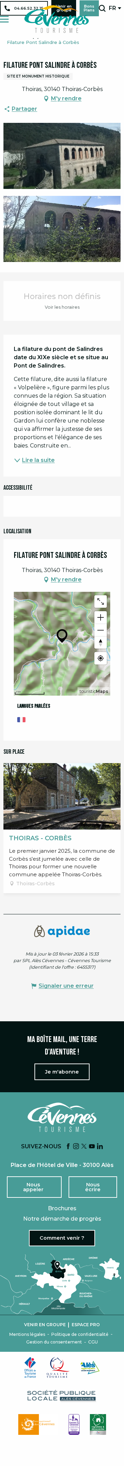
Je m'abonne (62, 1072)
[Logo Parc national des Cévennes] (38, 1424)
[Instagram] (76, 1147)
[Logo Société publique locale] (62, 1396)
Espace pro (86, 1325)
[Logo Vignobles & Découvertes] (98, 1424)
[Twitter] (84, 1147)
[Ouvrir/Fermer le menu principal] (4, 19)
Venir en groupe (45, 1325)
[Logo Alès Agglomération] (90, 1367)
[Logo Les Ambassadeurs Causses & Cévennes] (74, 1424)
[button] (102, 8)
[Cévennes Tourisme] (56, 19)
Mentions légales (27, 1334)
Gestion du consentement (54, 1342)
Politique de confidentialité (79, 1334)
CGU (93, 1342)
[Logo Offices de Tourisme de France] (30, 1367)
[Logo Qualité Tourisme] (58, 1367)
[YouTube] (92, 1147)
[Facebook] (68, 1147)
